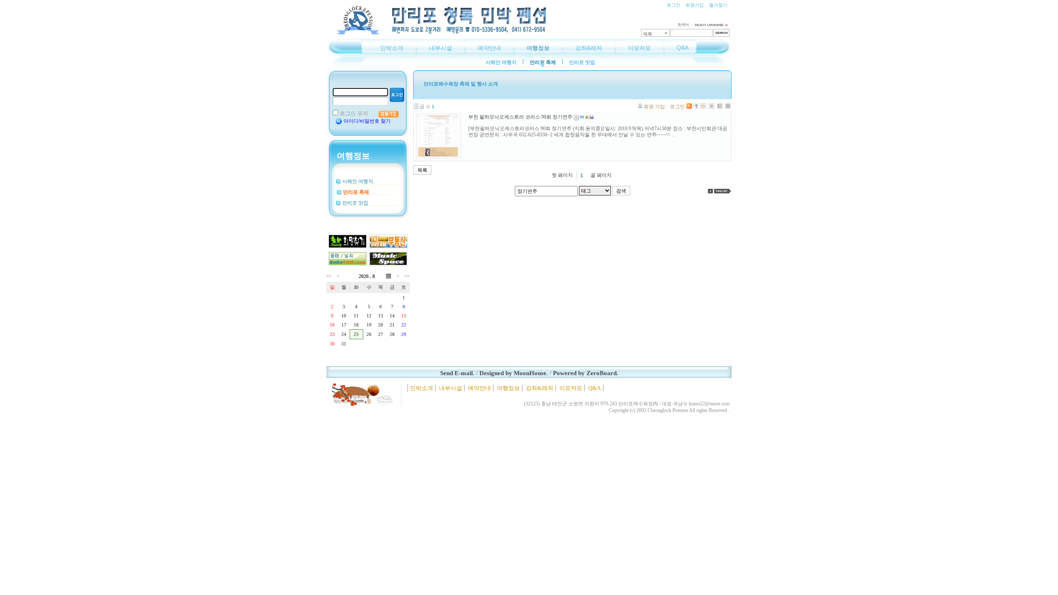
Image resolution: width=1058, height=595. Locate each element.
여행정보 (538, 48)
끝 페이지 (601, 175)
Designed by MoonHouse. (513, 373)
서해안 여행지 (501, 62)
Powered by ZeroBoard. (585, 373)
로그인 (673, 4)
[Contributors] (710, 191)
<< (328, 276)
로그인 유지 (354, 113)
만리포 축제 (543, 62)
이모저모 (639, 48)
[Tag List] (723, 191)
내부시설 (440, 48)
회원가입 (695, 4)
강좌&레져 (588, 48)
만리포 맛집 (582, 62)
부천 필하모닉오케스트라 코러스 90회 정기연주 (520, 117)
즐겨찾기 (718, 4)
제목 (647, 33)
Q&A (683, 47)
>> (407, 276)
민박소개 (391, 48)
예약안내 (489, 48)
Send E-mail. (457, 373)
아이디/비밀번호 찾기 (367, 121)
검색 (621, 191)
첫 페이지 (562, 175)
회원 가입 (654, 106)
